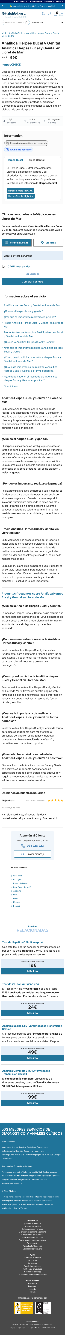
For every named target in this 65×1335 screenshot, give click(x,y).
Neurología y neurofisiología (13, 1155)
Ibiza (15, 894)
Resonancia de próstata (11, 1176)
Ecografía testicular (9, 1179)
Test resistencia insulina (11, 1197)
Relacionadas (32, 929)
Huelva (16, 898)
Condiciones (11, 386)
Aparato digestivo (19, 1147)
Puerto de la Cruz (20, 883)
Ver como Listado (19, 242)
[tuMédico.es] (14, 13)
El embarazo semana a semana (32, 1232)
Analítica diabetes (28, 1204)
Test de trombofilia (30, 1172)
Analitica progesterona (11, 1204)
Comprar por (32, 281)
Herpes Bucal (15, 159)
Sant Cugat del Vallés (22, 887)
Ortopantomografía (29, 1176)
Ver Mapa (51, 242)
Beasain (16, 906)
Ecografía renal (24, 1179)
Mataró (16, 902)
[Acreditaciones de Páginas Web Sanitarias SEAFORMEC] (23, 1308)
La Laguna (18, 879)
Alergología (6, 1147)
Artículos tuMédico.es (32, 1246)
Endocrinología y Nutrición (12, 1151)
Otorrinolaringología (33, 1155)
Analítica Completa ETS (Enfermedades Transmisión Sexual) (26, 1072)
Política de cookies (32, 1272)
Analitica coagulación (44, 1204)
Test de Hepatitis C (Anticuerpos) (22, 942)
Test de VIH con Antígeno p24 (20, 984)
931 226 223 (35, 845)
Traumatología (47, 1155)
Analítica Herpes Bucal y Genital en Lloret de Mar (32, 305)
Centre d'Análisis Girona (18, 255)
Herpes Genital (35, 159)
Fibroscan (55, 1176)
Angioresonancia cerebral (12, 1183)
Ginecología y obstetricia (34, 1151)
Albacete (17, 891)
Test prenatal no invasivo (12, 1172)
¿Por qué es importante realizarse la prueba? (30, 317)
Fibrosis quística (44, 1176)
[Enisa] (43, 1308)
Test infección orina (51, 1197)
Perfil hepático (7, 1200)
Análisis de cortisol (9, 1208)
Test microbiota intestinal (32, 1197)
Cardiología (31, 1147)
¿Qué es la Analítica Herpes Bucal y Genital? (29, 341)
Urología (57, 1155)
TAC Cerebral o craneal (47, 1172)
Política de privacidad (32, 1269)
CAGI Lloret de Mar (19, 266)
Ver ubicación (32, 273)
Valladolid (17, 876)
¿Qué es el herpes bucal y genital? (23, 311)
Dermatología (42, 1147)
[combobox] (16, 22)
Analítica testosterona (43, 1200)
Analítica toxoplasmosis (23, 1200)
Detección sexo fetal (39, 1179)
